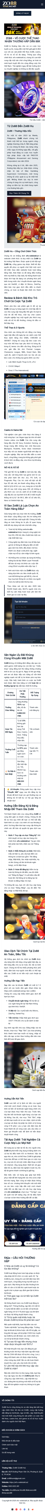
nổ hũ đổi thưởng (18, 320)
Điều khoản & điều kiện (11, 1441)
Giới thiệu (5, 1437)
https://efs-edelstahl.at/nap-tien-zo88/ (19, 991)
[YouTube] (16, 1509)
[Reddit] (32, 1509)
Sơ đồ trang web (8, 1452)
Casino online (9, 440)
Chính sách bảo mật (9, 1445)
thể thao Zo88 (28, 52)
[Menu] (42, 4)
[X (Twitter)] (12, 1509)
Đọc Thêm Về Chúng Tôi (19, 193)
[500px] (28, 1509)
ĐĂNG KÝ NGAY (22, 13)
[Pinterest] (20, 1509)
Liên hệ (5, 1448)
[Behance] (24, 1509)
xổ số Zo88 (31, 492)
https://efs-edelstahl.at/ (18, 1482)
